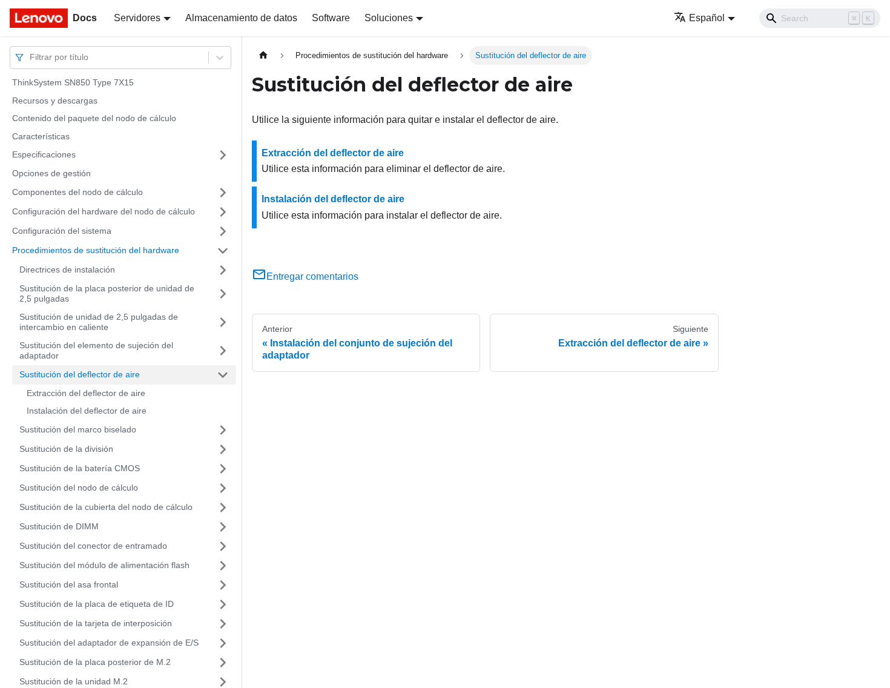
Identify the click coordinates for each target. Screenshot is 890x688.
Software (331, 18)
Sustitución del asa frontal (68, 584)
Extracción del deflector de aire (86, 393)
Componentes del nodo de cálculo (77, 192)
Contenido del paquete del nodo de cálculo (94, 118)
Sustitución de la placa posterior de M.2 (95, 662)
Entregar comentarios (312, 276)
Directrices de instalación (67, 269)
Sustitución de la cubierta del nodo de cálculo (106, 507)
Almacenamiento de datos (241, 18)
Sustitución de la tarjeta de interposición (95, 623)
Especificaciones (44, 154)
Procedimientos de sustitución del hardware (95, 250)
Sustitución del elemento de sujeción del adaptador (96, 350)
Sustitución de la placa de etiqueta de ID (96, 604)
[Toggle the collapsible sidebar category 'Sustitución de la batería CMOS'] (222, 468)
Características (41, 136)
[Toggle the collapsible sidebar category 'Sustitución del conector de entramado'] (222, 546)
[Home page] (263, 55)
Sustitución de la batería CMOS (79, 468)
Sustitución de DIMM (59, 526)
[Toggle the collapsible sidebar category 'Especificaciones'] (222, 155)
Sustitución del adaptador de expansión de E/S (109, 642)
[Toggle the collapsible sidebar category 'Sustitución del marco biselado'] (222, 430)
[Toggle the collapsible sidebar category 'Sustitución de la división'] (222, 449)
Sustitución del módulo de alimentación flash (104, 565)
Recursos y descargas (54, 100)
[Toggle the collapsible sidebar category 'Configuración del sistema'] (222, 231)
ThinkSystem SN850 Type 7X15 (73, 82)
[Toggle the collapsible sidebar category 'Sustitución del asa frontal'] (222, 585)
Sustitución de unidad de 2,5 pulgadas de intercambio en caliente (98, 322)
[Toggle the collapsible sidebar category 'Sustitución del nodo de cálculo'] (222, 488)
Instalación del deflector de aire (87, 410)
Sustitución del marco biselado (77, 429)
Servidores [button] (137, 18)
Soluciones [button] (388, 18)
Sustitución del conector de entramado (93, 546)
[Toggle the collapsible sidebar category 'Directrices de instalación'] (222, 270)
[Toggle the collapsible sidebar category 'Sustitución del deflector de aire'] (222, 375)
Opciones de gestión (51, 173)
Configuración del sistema (61, 231)
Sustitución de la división (66, 449)
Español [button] (707, 18)
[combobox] (31, 57)
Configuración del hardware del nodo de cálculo (103, 211)
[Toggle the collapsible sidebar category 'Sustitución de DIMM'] (222, 527)
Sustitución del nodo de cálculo (78, 487)
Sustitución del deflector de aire (79, 374)
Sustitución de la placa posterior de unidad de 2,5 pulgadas (106, 293)
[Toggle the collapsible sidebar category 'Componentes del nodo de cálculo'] (222, 192)
